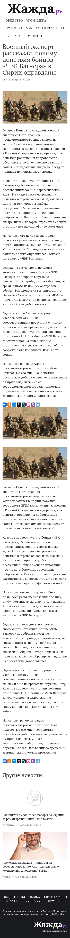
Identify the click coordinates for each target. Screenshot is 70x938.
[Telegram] (38, 405)
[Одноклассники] (9, 405)
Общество (14, 20)
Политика (14, 28)
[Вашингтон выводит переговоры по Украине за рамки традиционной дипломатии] (35, 811)
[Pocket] (28, 405)
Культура (13, 36)
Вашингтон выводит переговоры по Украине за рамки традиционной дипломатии (33, 817)
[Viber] (33, 405)
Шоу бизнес (33, 36)
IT (37, 28)
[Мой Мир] (14, 405)
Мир (29, 28)
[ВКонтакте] (5, 405)
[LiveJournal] (24, 405)
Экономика (36, 20)
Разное (7, 877)
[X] (19, 405)
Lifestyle (49, 28)
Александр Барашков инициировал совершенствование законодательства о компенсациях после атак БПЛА (31, 867)
